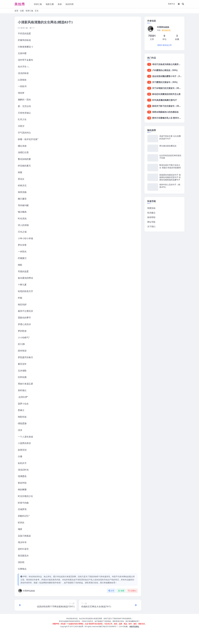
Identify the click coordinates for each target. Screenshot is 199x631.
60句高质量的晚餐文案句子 (164, 100)
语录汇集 (38, 4)
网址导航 (151, 221)
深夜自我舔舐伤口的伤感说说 (165, 112)
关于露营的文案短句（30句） (165, 82)
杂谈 (60, 4)
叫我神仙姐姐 (29, 590)
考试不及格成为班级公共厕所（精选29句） (171, 64)
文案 (22, 10)
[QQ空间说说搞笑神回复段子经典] (152, 157)
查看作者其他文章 (164, 45)
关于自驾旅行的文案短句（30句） (167, 88)
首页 (16, 10)
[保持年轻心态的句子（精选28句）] (152, 187)
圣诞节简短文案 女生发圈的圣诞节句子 (170, 137)
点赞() (133, 591)
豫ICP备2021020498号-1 (108, 626)
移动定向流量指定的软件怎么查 (166, 94)
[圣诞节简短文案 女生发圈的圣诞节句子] (152, 138)
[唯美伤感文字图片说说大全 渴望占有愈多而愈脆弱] (152, 167)
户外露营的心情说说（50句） (165, 70)
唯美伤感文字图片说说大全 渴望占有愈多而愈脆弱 (170, 166)
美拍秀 (80, 626)
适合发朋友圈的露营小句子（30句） (168, 76)
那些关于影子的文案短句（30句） (167, 106)
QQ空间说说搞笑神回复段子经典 (170, 156)
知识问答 (70, 4)
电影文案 (50, 4)
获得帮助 (151, 217)
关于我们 (151, 226)
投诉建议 (151, 212)
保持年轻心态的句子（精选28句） (169, 185)
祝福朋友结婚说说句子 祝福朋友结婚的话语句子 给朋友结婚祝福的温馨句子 (170, 177)
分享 (112, 591)
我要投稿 (151, 208)
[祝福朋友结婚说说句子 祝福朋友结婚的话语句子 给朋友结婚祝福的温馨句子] (152, 177)
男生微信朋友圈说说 (167, 146)
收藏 (122, 591)
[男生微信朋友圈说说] (152, 148)
